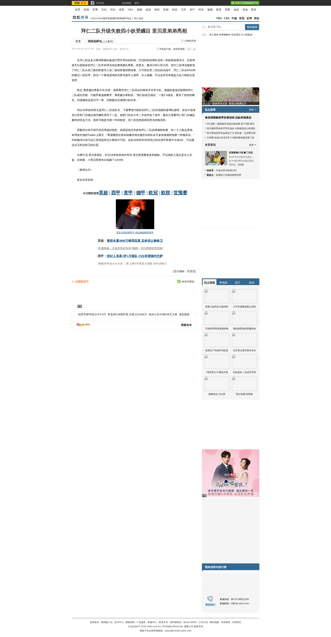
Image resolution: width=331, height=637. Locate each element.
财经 (157, 9)
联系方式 (163, 622)
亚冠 (241, 18)
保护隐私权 (175, 622)
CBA (226, 18)
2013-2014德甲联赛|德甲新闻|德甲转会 (111, 18)
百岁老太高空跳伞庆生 (244, 350)
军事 (95, 9)
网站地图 (214, 622)
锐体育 (210, 170)
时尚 (201, 9)
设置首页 (94, 622)
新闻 (86, 9)
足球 (249, 18)
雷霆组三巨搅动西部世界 (228, 175)
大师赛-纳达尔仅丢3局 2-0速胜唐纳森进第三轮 (230, 137)
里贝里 (164, 65)
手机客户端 (165, 49)
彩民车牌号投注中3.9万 (92, 314)
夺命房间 (235, 34)
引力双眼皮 (246, 34)
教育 (218, 9)
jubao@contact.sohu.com (178, 630)
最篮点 (210, 175)
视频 (139, 9)
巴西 (117, 60)
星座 (253, 9)
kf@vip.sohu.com (240, 603)
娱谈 (148, 9)
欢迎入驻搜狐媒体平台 (246, 3)
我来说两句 (100, 41)
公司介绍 (203, 622)
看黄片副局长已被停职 (216, 306)
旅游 (236, 9)
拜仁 (82, 60)
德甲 (163, 139)
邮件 (137, 3)
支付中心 (119, 622)
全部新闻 (225, 622)
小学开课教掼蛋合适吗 (244, 306)
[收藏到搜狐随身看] (178, 281)
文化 (104, 9)
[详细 (240, 164)
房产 (192, 9)
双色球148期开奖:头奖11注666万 (127, 314)
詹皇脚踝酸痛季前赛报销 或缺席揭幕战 (228, 117)
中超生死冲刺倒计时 (226, 170)
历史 (113, 9)
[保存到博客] (188, 281)
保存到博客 (179, 49)
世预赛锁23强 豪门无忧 (241, 152)
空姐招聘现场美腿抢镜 (216, 328)
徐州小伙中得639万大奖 (163, 314)
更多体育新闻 (85, 179)
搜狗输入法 (106, 622)
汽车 (183, 9)
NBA (130, 9)
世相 (166, 9)
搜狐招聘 (130, 622)
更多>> (252, 109)
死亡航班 (214, 34)
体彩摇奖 (184, 314)
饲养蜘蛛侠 (225, 34)
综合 (256, 18)
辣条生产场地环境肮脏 (216, 350)
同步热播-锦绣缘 (244, 394)
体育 (121, 9)
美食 (245, 9)
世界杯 (124, 60)
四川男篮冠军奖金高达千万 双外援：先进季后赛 (231, 133)
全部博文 (236, 622)
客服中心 (152, 622)
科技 (174, 9)
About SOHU (190, 622)
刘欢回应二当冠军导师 (244, 372)
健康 (210, 9)
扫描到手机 (190, 40)
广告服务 (141, 622)
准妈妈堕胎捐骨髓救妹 (244, 328)
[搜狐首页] (80, 3)
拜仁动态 (138, 18)
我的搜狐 (126, 3)
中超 (234, 18)
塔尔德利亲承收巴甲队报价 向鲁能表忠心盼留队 (231, 128)
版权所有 (198, 626)
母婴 (227, 9)
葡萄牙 (147, 90)
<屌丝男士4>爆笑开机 (217, 372)
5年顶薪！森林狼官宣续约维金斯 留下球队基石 (231, 123)
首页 (77, 9)
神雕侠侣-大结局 (216, 394)
